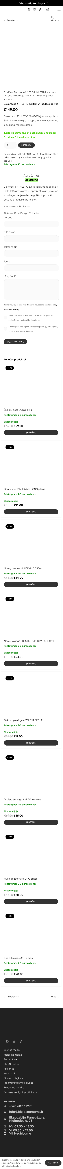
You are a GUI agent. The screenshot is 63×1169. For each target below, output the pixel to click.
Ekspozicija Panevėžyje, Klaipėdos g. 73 (27, 1119)
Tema (7, 261)
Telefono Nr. (10, 246)
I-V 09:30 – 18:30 (21, 1126)
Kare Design (45, 154)
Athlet (28, 157)
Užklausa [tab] (31, 180)
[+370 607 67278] (6, 1106)
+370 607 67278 (20, 1106)
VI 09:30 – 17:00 (21, 1130)
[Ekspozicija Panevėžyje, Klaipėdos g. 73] (6, 1119)
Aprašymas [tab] (31, 175)
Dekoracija (37, 157)
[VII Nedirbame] (6, 1133)
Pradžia (8, 92)
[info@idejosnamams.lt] (6, 1112)
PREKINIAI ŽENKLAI (38, 92)
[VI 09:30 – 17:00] (6, 1130)
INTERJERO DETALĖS (27, 154)
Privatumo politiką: (11, 309)
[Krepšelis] (47, 9)
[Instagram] (34, 9)
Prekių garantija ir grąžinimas (20, 1092)
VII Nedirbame (20, 1133)
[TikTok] (40, 9)
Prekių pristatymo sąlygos (18, 1082)
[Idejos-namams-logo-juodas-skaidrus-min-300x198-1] (7, 9)
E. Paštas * (9, 232)
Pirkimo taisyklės (13, 1078)
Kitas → (55, 996)
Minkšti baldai (11, 1064)
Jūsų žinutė (10, 276)
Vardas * (8, 217)
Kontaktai (9, 1073)
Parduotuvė (20, 92)
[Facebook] (29, 9)
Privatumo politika (14, 1087)
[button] (31, 3)
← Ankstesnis (11, 20)
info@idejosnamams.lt (26, 1112)
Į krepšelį (26, 145)
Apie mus (9, 1068)
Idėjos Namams (13, 1054)
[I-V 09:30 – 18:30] (6, 1126)
